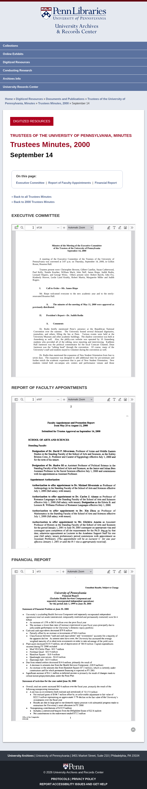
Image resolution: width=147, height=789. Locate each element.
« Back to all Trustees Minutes (31, 196)
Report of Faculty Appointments (69, 182)
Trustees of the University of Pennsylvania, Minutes (71, 135)
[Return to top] (133, 730)
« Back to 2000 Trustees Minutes (33, 201)
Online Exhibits (13, 54)
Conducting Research (17, 70)
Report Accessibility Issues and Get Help (73, 784)
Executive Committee (30, 182)
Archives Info (12, 78)
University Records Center (20, 86)
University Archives (21, 755)
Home (9, 98)
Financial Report (106, 182)
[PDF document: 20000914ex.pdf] (73, 300)
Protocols (60, 779)
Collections (10, 45)
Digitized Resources (16, 62)
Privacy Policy (84, 779)
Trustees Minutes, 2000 (53, 103)
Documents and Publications (65, 98)
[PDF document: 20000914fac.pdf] (73, 472)
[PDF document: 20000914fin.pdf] (73, 644)
